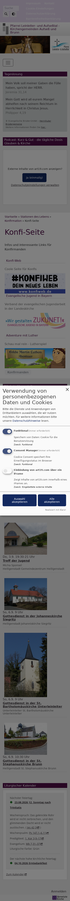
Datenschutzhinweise (27, 420)
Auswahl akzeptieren (19, 500)
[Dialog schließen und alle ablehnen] (67, 388)
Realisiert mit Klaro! (55, 510)
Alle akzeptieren (52, 500)
